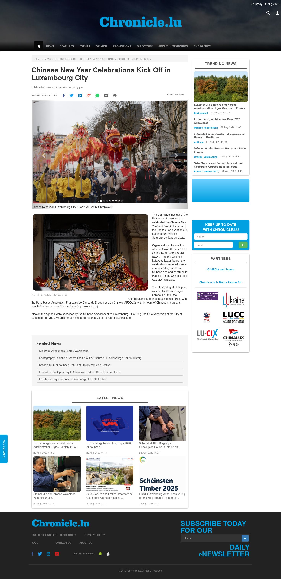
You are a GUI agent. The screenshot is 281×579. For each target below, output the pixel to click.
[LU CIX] (207, 334)
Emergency (202, 46)
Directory (145, 46)
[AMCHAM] (207, 317)
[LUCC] (233, 317)
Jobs (35, 542)
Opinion (101, 46)
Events (85, 46)
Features (67, 46)
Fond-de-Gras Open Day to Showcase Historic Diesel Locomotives (79, 372)
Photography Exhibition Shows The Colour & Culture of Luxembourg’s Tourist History (90, 358)
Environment (201, 113)
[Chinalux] (233, 338)
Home (37, 58)
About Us (85, 542)
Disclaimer (68, 535)
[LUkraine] (233, 300)
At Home (199, 142)
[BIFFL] (207, 296)
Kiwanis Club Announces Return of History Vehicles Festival (75, 365)
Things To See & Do (65, 58)
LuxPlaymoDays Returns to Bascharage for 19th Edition (72, 379)
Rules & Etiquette (44, 535)
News (50, 46)
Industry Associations (206, 127)
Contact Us (63, 542)
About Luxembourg (173, 46)
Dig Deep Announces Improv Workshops (63, 351)
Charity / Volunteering (205, 157)
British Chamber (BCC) (206, 171)
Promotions (122, 46)
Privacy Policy (94, 535)
